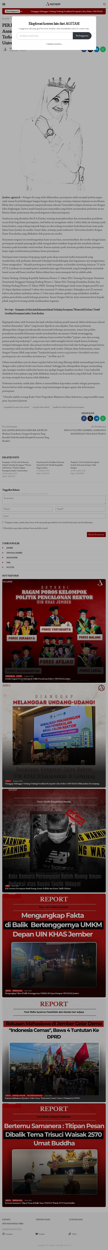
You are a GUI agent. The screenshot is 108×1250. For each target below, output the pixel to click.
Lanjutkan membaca (54, 44)
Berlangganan (82, 35)
